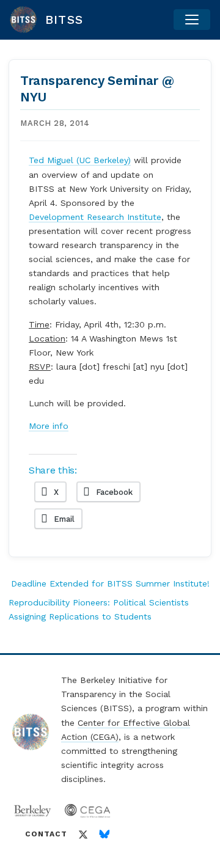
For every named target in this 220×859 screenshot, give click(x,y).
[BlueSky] (104, 834)
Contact (46, 834)
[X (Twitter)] (83, 834)
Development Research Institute (95, 217)
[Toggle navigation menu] (192, 19)
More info (48, 426)
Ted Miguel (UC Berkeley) (80, 160)
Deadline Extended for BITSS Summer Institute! (110, 583)
